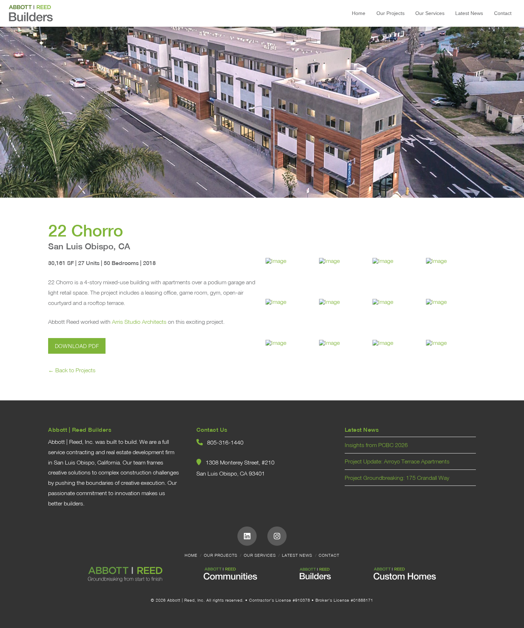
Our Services (260, 555)
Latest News (297, 555)
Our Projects (220, 555)
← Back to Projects (72, 370)
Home (191, 555)
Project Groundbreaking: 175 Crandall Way (397, 477)
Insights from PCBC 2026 (376, 444)
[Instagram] (277, 536)
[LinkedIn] (247, 536)
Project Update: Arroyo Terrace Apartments (397, 461)
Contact (329, 555)
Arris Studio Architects (139, 321)
